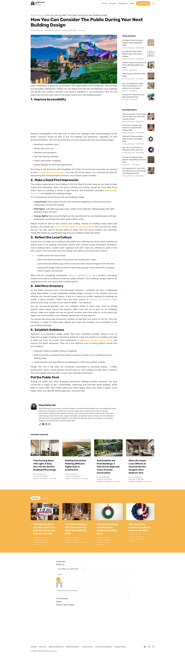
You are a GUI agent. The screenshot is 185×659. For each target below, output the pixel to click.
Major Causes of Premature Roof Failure (133, 75)
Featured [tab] (35, 498)
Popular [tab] (45, 498)
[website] (40, 425)
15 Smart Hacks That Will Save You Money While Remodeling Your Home (134, 65)
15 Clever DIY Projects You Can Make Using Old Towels (133, 96)
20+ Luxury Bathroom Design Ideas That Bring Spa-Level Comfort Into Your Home (132, 86)
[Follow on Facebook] (145, 647)
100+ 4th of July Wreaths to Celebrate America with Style (132, 149)
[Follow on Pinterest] (49, 425)
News (41, 15)
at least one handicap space (52, 172)
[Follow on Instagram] (46, 425)
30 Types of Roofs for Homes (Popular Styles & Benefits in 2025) (132, 42)
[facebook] (43, 425)
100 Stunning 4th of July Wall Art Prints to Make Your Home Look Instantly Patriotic (134, 116)
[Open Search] (153, 3)
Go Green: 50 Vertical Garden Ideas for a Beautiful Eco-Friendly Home (134, 159)
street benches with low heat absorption (74, 227)
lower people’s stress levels (98, 340)
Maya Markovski (38, 30)
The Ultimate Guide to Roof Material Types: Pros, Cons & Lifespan (132, 54)
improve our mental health (103, 299)
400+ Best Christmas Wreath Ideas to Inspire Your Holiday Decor (132, 138)
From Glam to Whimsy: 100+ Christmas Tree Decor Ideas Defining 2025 (132, 127)
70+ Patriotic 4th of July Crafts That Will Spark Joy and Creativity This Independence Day (134, 170)
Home (33, 15)
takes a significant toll (80, 275)
